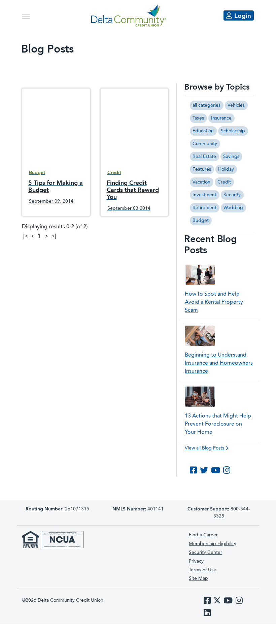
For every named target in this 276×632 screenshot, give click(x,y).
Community (205, 143)
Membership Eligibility (212, 543)
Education (203, 131)
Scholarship (233, 131)
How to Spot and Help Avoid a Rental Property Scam (214, 302)
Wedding (233, 207)
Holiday (226, 169)
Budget (201, 220)
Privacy (196, 561)
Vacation (201, 182)
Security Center (205, 552)
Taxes (198, 118)
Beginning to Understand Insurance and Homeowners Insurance (219, 363)
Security (232, 195)
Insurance (221, 118)
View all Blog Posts (205, 448)
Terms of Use (202, 570)
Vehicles (236, 105)
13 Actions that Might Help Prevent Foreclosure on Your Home (218, 424)
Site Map (198, 578)
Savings (231, 156)
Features (202, 169)
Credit (224, 182)
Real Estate (204, 156)
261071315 (57, 509)
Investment (204, 195)
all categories (206, 105)
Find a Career (203, 535)
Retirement (204, 207)
